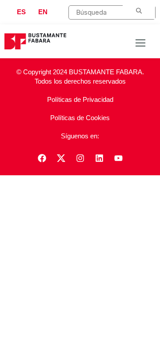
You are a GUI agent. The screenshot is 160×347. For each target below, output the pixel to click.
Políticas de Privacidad (80, 99)
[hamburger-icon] (140, 43)
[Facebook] (41, 157)
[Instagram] (80, 157)
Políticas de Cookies (80, 117)
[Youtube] (118, 157)
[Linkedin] (99, 157)
